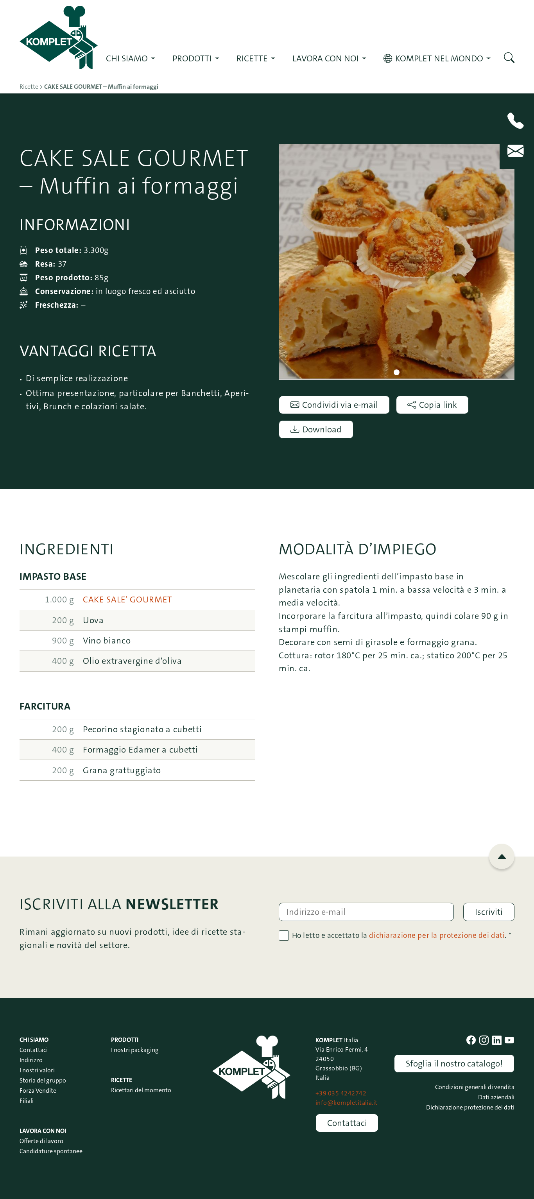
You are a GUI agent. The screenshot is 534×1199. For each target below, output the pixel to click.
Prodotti (192, 58)
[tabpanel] (396, 262)
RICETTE (252, 58)
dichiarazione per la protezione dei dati (437, 935)
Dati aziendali (496, 1097)
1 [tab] (397, 372)
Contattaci (34, 1050)
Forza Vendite (38, 1090)
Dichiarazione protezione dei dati (470, 1107)
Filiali (27, 1101)
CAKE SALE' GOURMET (127, 599)
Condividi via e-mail (340, 404)
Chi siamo (127, 58)
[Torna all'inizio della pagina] (501, 856)
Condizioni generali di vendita (474, 1087)
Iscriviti (489, 912)
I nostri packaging (135, 1050)
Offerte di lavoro (41, 1141)
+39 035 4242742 (340, 1093)
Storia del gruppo (43, 1080)
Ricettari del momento (141, 1090)
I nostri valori (37, 1070)
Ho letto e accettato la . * (402, 935)
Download (322, 429)
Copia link (438, 404)
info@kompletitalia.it (346, 1103)
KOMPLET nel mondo (439, 58)
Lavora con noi (325, 58)
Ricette (121, 1080)
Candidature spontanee (51, 1151)
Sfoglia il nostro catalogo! (454, 1063)
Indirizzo (31, 1060)
